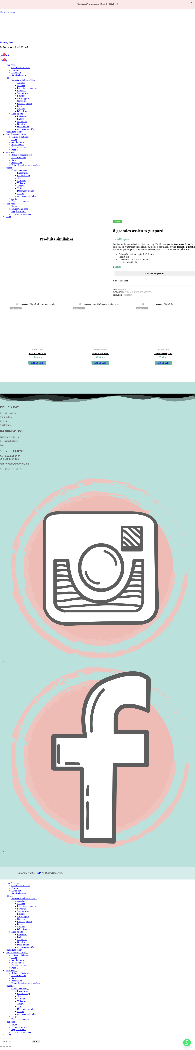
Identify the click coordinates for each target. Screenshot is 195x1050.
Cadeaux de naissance (21, 214)
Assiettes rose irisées (100, 354)
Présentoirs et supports (27, 88)
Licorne (103, 349)
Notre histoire (6, 417)
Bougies (21, 96)
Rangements (22, 173)
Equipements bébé (19, 209)
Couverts (21, 108)
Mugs (14, 198)
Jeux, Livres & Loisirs (16, 134)
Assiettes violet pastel (163, 354)
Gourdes (15, 70)
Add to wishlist (120, 281)
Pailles (20, 106)
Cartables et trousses (20, 67)
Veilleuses (21, 183)
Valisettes (21, 180)
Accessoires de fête (25, 129)
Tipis (19, 188)
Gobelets (21, 85)
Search (36, 1041)
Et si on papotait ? (8, 413)
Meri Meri (127, 295)
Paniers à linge (23, 175)
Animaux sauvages (134, 292)
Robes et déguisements (21, 155)
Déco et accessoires (20, 201)
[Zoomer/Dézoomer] (1, 1046)
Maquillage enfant (14, 132)
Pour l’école (11, 65)
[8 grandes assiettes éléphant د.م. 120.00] (193, 222)
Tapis (19, 178)
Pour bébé (10, 203)
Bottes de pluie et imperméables (25, 165)
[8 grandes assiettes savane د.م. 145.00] (194, 222)
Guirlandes (22, 121)
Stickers (20, 193)
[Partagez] (7, 1046)
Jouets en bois (17, 144)
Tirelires (20, 185)
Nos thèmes (5, 425)
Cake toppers (23, 98)
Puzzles (14, 150)
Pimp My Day (6, 42)
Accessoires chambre (26, 196)
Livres (14, 139)
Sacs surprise (23, 93)
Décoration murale (25, 191)
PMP (38, 873)
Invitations (22, 116)
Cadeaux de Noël (19, 147)
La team (3, 421)
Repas (14, 206)
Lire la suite (37, 363)
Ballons (20, 119)
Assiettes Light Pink (37, 354)
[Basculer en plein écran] (4, 1046)
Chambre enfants (19, 170)
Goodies (21, 124)
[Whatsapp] (187, 1042)
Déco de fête (17, 114)
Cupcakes (21, 101)
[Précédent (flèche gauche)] (1, 1049)
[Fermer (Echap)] (10, 1046)
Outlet (8, 216)
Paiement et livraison (9, 437)
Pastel (41, 349)
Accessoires (16, 162)
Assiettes (21, 83)
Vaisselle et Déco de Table (23, 80)
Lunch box (16, 72)
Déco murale (23, 126)
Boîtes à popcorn (24, 103)
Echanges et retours (9, 441)
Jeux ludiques (17, 142)
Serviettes (21, 90)
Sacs (13, 160)
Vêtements (10, 152)
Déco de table (23, 111)
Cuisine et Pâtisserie (20, 137)
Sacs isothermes (18, 75)
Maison (9, 168)
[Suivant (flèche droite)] (4, 1049)
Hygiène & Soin (18, 211)
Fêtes (8, 78)
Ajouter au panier (154, 273)
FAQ (2, 445)
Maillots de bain (18, 157)
